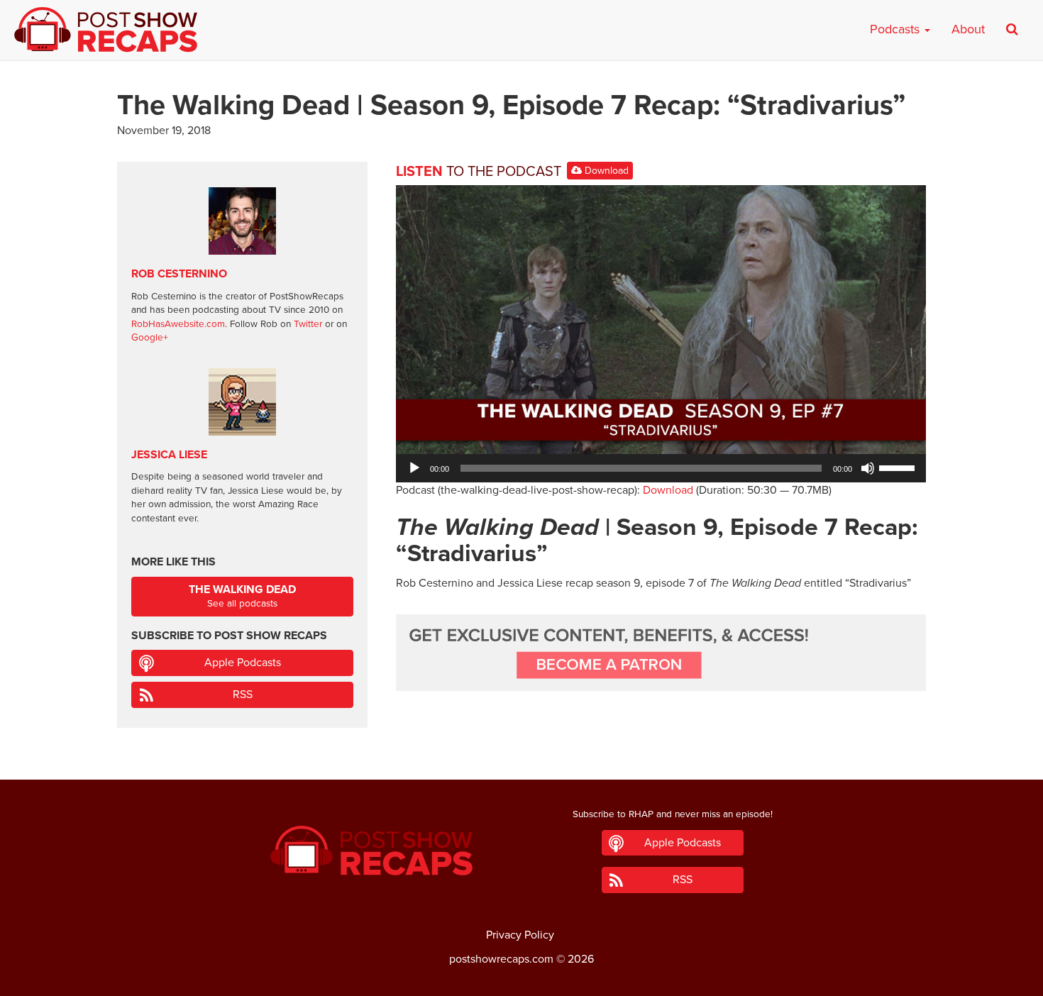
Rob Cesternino (179, 274)
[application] (661, 468)
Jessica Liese (169, 455)
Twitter (308, 324)
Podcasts (896, 29)
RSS (243, 694)
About (968, 29)
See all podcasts (242, 596)
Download (605, 171)
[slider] (899, 467)
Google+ (149, 337)
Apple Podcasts (242, 662)
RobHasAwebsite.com (178, 324)
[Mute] (868, 468)
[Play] (414, 468)
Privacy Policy (520, 935)
